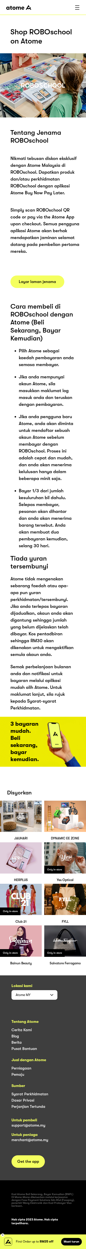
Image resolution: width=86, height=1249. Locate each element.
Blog (15, 1036)
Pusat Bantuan (24, 1049)
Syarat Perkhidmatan (29, 1094)
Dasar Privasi (22, 1100)
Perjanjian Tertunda (28, 1106)
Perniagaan (21, 1068)
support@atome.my (28, 1125)
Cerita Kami (21, 1030)
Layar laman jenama (37, 281)
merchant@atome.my (29, 1140)
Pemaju (17, 1074)
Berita (16, 1042)
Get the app (28, 1161)
